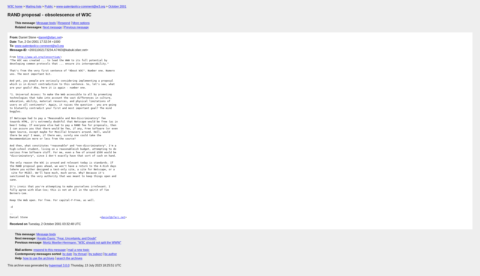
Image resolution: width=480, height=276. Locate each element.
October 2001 (117, 6)
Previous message (76, 27)
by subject (95, 254)
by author (110, 254)
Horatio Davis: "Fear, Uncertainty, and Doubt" (67, 238)
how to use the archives (38, 258)
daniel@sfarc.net (50, 37)
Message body (46, 23)
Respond (64, 23)
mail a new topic (78, 249)
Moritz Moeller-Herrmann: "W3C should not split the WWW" (82, 242)
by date (67, 254)
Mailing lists (33, 6)
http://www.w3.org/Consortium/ (39, 57)
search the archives (69, 258)
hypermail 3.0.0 (59, 265)
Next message (52, 27)
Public (49, 6)
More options (81, 23)
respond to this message (49, 249)
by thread (80, 254)
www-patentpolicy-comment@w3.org (80, 6)
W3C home (15, 6)
